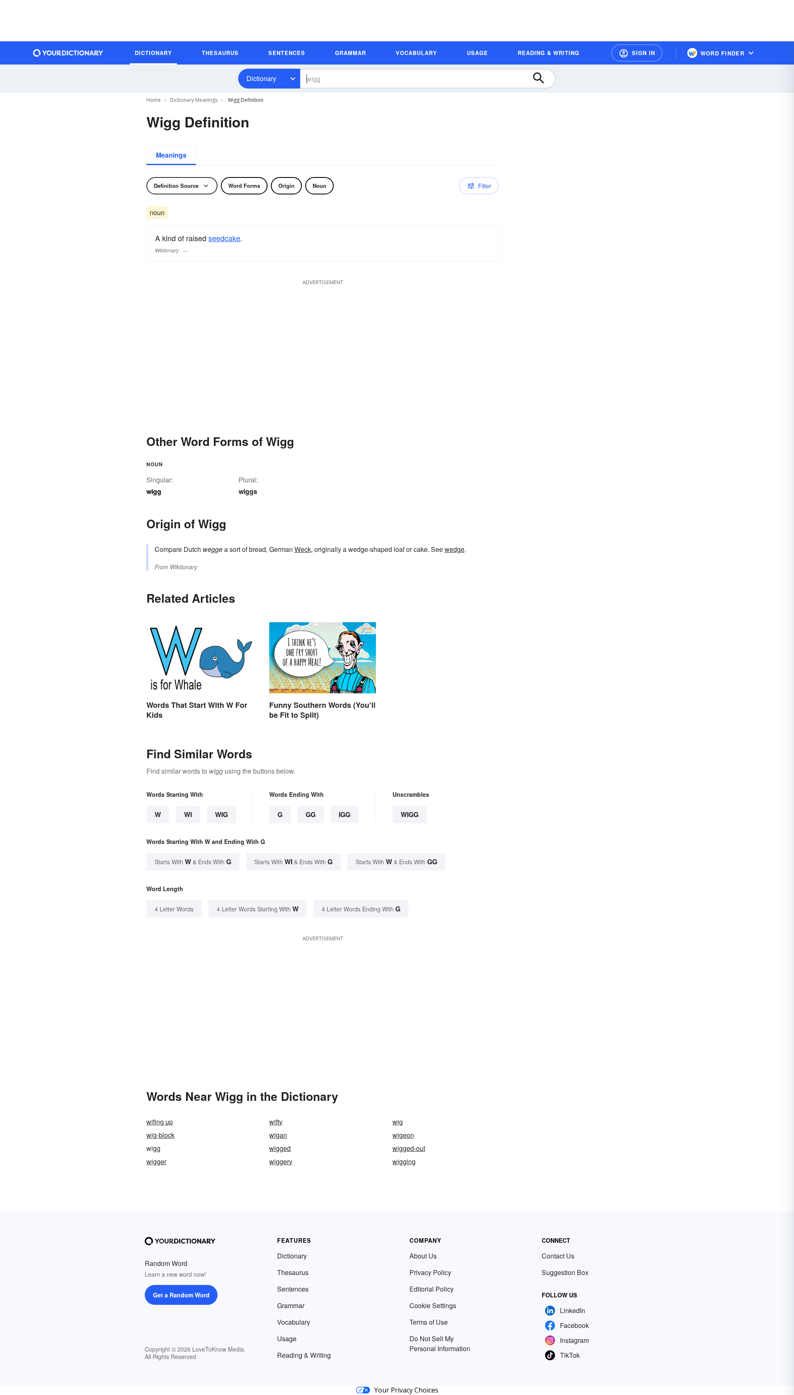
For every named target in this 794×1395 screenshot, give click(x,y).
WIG (221, 814)
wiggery (280, 1161)
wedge (454, 549)
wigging (404, 1161)
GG (311, 814)
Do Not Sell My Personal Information (439, 1343)
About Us (423, 1256)
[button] (636, 53)
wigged (280, 1148)
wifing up (159, 1122)
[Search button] (542, 79)
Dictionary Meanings (194, 99)
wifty (275, 1122)
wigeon (403, 1135)
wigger (156, 1161)
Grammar (290, 1305)
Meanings (171, 155)
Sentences (293, 1289)
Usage (287, 1338)
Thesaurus (293, 1272)
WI (188, 814)
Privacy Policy (430, 1272)
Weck (302, 549)
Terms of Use (428, 1322)
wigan (278, 1135)
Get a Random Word (181, 1295)
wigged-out (408, 1148)
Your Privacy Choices (406, 1390)
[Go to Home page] (68, 53)
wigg (410, 814)
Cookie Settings (432, 1305)
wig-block (160, 1135)
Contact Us (558, 1256)
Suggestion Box (565, 1272)
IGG (344, 814)
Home (153, 99)
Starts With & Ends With (193, 861)
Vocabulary (293, 1322)
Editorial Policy (431, 1289)
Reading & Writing (304, 1355)
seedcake (224, 237)
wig (397, 1122)
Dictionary (261, 78)
